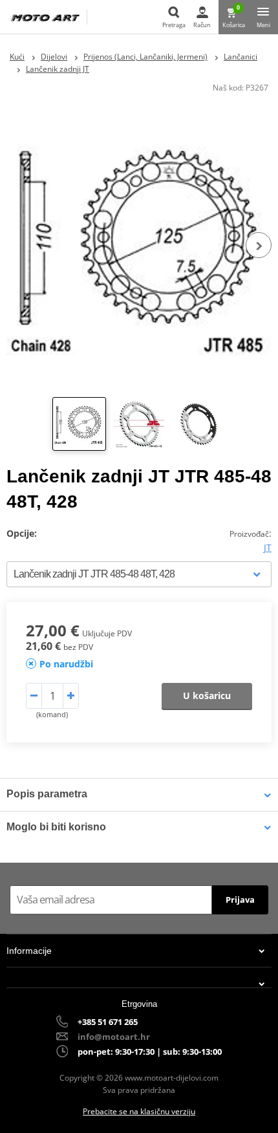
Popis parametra (46, 793)
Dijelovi (54, 56)
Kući (17, 56)
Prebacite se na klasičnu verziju (139, 1111)
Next (259, 245)
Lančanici (240, 56)
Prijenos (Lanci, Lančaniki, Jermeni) (145, 56)
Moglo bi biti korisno (56, 826)
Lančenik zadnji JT (57, 68)
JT (268, 547)
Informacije (29, 950)
